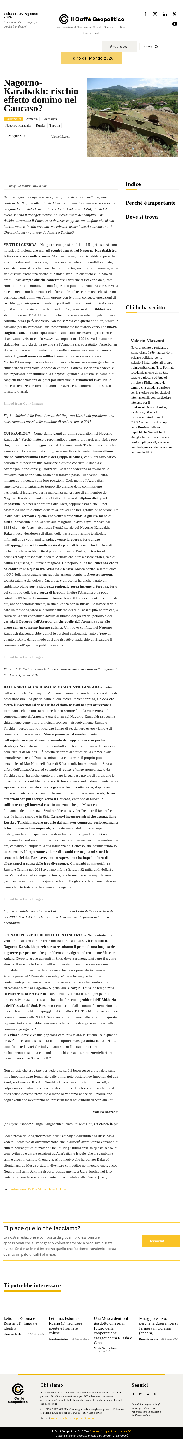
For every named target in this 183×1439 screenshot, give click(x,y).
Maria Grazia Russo (105, 1348)
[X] (174, 14)
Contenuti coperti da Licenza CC (110, 1431)
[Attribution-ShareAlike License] (61, 1194)
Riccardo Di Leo (148, 1338)
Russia (40, 125)
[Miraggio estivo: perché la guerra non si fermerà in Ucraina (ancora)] (159, 1305)
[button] (151, 46)
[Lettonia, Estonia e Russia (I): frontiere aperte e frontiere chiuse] (69, 1305)
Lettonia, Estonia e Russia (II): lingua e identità (20, 1323)
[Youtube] (174, 24)
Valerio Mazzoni (60, 136)
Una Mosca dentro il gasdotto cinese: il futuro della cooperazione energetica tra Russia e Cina (113, 1330)
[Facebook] (145, 14)
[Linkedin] (164, 14)
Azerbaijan (49, 119)
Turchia (54, 125)
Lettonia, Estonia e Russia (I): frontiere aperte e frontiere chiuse (65, 1325)
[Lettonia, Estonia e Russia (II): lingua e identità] (24, 1305)
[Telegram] (81, 148)
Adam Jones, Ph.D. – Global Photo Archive (38, 1189)
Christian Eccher (13, 1333)
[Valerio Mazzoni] (48, 136)
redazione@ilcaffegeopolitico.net (73, 1418)
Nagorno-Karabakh (18, 125)
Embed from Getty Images (23, 403)
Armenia (32, 119)
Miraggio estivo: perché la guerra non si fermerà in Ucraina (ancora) (158, 1325)
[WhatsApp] (70, 148)
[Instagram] (155, 14)
